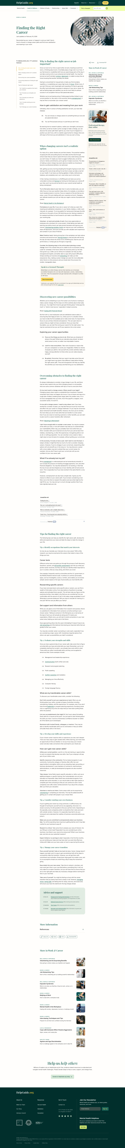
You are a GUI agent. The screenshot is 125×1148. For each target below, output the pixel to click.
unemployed (47, 461)
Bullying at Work (45, 995)
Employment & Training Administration (60, 896)
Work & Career (21, 17)
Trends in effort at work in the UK (97, 168)
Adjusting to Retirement (51, 421)
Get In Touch (62, 1100)
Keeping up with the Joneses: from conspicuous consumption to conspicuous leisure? (97, 202)
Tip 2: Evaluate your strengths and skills (27, 93)
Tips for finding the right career (25, 85)
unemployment (76, 98)
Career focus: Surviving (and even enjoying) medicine (53, 514)
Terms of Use (19, 1143)
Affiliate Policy (45, 1143)
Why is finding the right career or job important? (26, 68)
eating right (48, 881)
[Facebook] (68, 1116)
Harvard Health (42, 1104)
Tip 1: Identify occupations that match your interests (28, 89)
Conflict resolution (50, 675)
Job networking (44, 625)
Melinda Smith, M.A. (23, 60)
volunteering (44, 792)
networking (63, 256)
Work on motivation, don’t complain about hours (52, 509)
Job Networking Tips (47, 972)
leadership (50, 706)
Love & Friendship (45, 1028)
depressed (64, 76)
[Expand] (83, 929)
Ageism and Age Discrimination (50, 1041)
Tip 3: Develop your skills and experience (26, 98)
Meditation (40, 1109)
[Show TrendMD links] (84, 521)
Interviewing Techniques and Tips (51, 1018)
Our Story (19, 1109)
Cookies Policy (36, 1143)
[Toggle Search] (100, 2)
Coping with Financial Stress (53, 311)
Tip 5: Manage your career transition (28, 107)
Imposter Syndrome (46, 984)
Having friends (62, 237)
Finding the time (44, 500)
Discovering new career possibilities (26, 77)
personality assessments (62, 565)
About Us (83, 2)
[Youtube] (71, 1116)
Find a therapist (85, 8)
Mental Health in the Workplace (53, 203)
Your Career (54, 905)
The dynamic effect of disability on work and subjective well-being (97, 184)
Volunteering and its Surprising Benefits (53, 960)
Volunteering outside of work (54, 227)
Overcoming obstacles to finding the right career (28, 81)
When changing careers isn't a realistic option (27, 73)
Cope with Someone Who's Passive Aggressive (56, 1030)
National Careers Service (57, 901)
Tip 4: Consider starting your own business (27, 103)
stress (72, 84)
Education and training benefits (58, 908)
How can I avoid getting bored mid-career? (50, 505)
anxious (58, 76)
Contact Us (62, 1104)
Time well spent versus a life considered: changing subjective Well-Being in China (97, 193)
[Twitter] (65, 1116)
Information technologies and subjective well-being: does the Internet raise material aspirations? (97, 175)
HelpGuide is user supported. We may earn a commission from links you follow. (98, 145)
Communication (50, 662)
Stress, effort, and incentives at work (97, 210)
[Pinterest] (59, 1116)
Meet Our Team (20, 1104)
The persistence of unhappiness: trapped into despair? (97, 162)
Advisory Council (21, 1113)
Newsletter (41, 1113)
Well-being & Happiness (47, 958)
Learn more (61, 284)
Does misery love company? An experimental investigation (97, 218)
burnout (57, 181)
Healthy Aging (44, 1039)
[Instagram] (62, 1116)
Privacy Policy (27, 1143)
